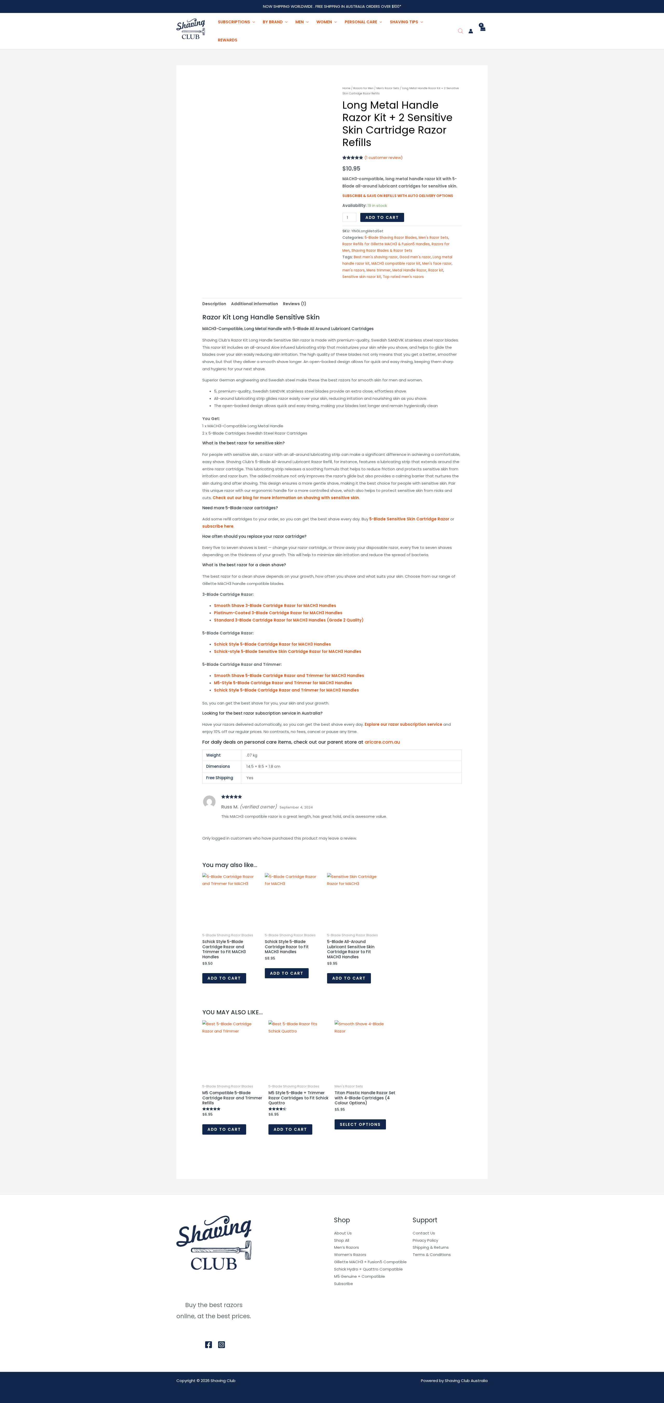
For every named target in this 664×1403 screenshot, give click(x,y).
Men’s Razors (346, 1247)
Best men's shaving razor (376, 257)
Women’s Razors (350, 1254)
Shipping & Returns (431, 1247)
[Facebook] (208, 1344)
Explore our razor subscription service (404, 724)
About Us (343, 1233)
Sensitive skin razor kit (361, 276)
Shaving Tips (404, 22)
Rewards (227, 40)
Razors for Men (363, 88)
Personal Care (361, 22)
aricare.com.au (382, 742)
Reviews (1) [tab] (294, 303)
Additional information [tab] (254, 303)
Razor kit (435, 270)
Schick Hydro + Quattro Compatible (368, 1269)
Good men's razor (415, 257)
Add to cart (382, 217)
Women (324, 22)
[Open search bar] (460, 31)
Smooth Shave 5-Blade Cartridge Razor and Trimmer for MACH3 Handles (289, 675)
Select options (360, 1124)
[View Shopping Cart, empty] (483, 31)
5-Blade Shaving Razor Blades (391, 237)
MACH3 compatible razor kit (395, 263)
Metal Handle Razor (409, 270)
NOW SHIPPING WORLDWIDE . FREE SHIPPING (302, 6)
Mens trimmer (378, 270)
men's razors (353, 270)
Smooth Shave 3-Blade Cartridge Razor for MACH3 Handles (275, 605)
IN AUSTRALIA (353, 6)
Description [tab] (214, 303)
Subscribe (343, 1283)
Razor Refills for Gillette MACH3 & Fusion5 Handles (386, 244)
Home (346, 88)
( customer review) (383, 157)
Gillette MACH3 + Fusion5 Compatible (370, 1262)
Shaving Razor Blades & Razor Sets (381, 250)
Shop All (341, 1240)
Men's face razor (437, 263)
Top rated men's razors (403, 276)
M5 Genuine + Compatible (359, 1276)
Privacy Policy (425, 1240)
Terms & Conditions (432, 1254)
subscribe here (217, 526)
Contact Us (424, 1233)
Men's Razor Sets (387, 88)
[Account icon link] (470, 31)
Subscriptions (234, 22)
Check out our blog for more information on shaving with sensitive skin (286, 497)
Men (299, 22)
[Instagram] (221, 1344)
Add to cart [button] (224, 978)
